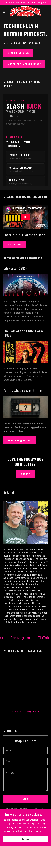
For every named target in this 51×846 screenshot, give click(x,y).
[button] (4, 11)
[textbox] (25, 750)
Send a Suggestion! (19, 440)
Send (25, 798)
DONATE (25, 474)
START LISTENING (18, 53)
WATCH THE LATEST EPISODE (24, 64)
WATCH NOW (15, 244)
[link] (25, 11)
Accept (25, 839)
